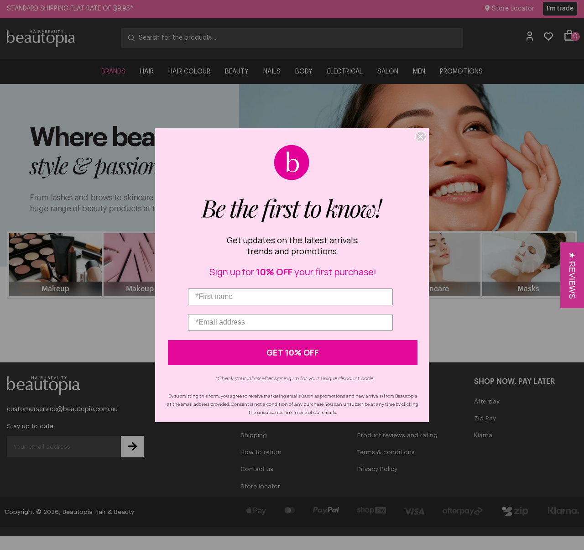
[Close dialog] (420, 136)
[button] (572, 275)
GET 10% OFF (292, 352)
